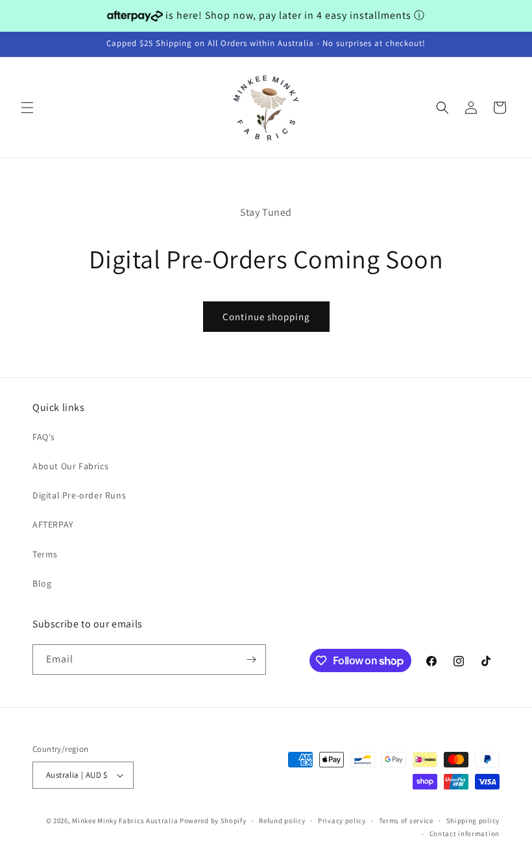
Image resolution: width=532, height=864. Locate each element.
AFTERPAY (53, 524)
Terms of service (406, 820)
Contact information (464, 833)
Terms (45, 554)
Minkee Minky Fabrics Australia (125, 820)
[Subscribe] (251, 659)
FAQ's (43, 437)
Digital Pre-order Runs (79, 495)
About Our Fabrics (70, 466)
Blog (41, 583)
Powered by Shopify (213, 820)
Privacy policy (342, 820)
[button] (27, 107)
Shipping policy (473, 820)
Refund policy (282, 820)
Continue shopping (266, 316)
